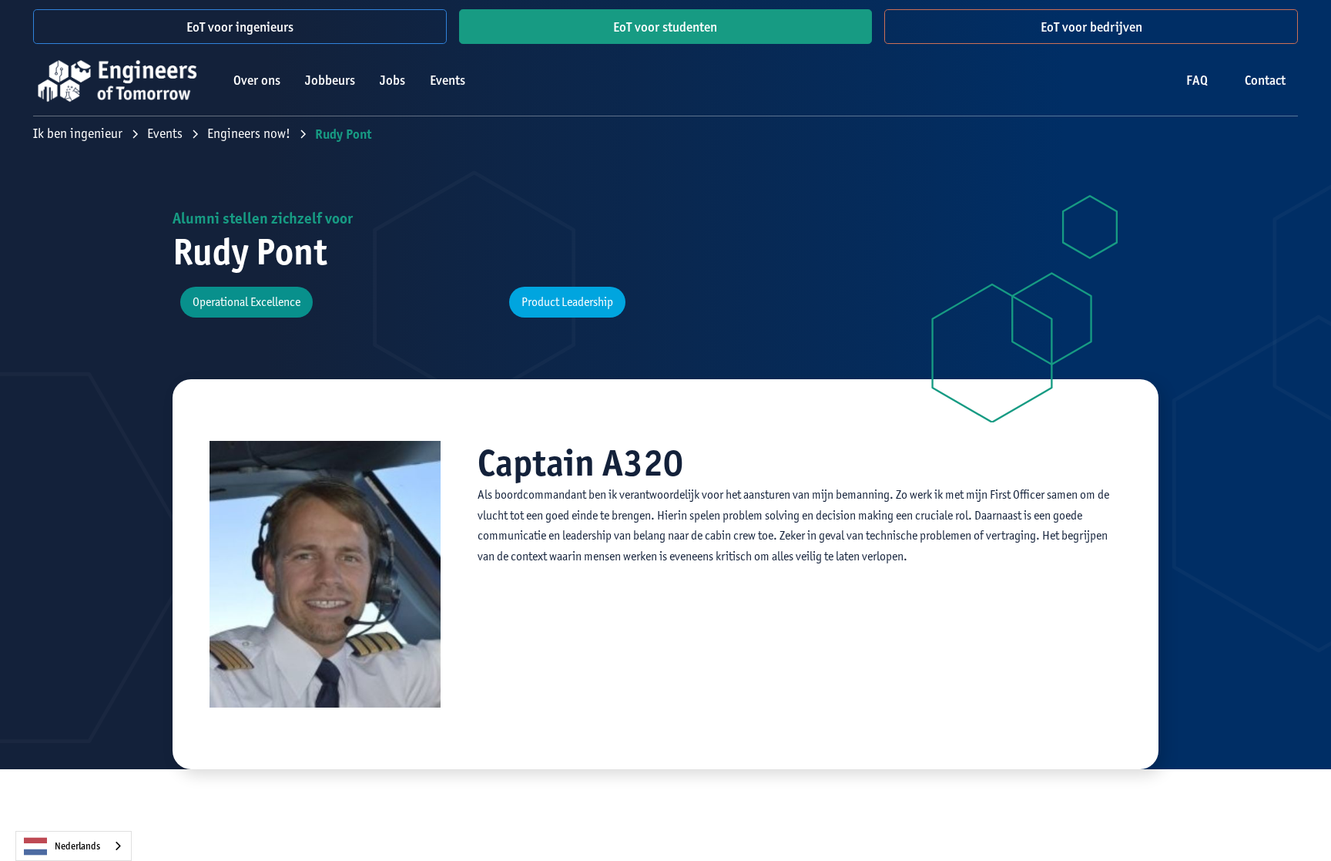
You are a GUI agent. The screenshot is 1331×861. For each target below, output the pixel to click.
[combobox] (73, 846)
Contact (1265, 80)
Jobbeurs (330, 80)
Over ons (256, 80)
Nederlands (77, 846)
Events (447, 80)
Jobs (392, 80)
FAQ (1197, 80)
